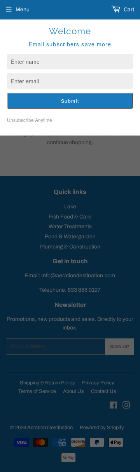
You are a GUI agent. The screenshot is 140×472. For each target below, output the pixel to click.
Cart (128, 9)
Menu (23, 9)
